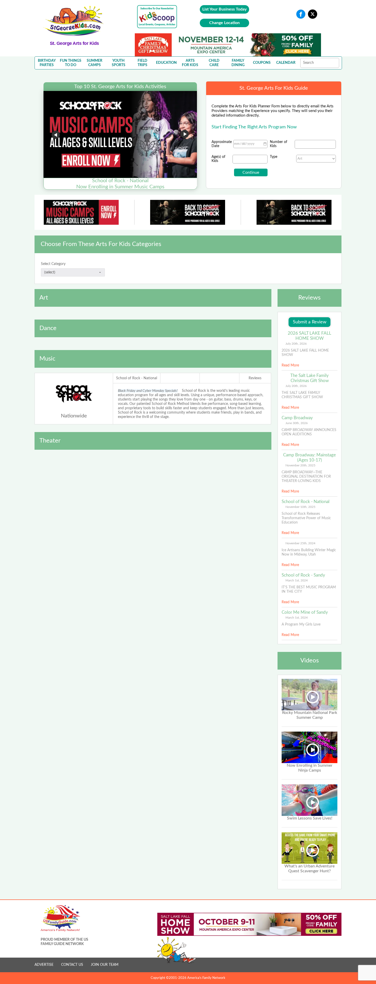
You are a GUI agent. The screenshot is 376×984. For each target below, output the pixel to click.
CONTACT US (72, 965)
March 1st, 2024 (296, 580)
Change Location (224, 23)
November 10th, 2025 (300, 506)
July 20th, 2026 (296, 343)
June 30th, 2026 (296, 423)
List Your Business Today (224, 9)
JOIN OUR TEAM (104, 965)
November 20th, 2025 (300, 465)
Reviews (255, 378)
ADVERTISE (44, 965)
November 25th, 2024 (300, 543)
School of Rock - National (136, 378)
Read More (290, 365)
